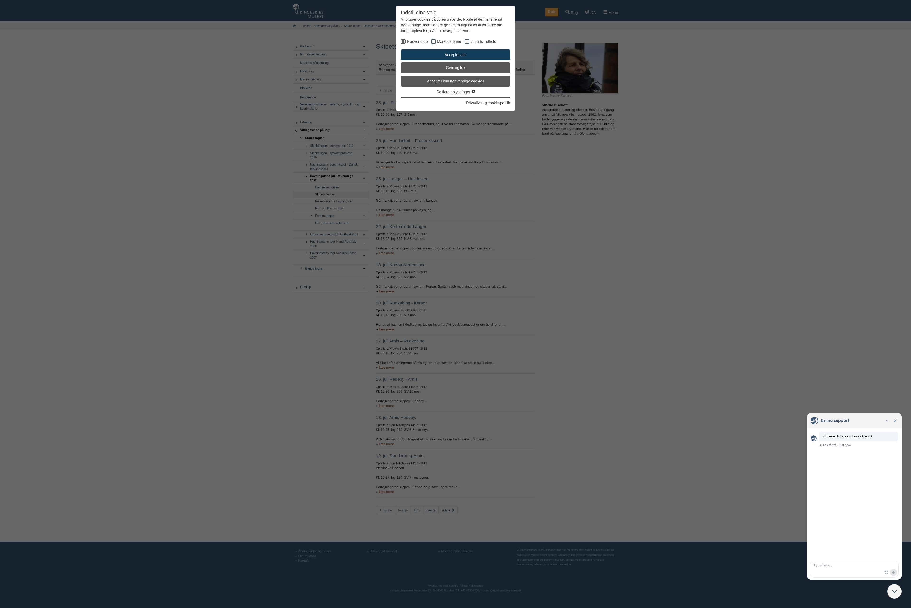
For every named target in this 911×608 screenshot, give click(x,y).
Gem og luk (455, 68)
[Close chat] (894, 591)
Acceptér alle (456, 55)
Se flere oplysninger (454, 92)
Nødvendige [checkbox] (417, 41)
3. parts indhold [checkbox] (483, 41)
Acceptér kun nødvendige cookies (455, 81)
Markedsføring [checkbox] (449, 41)
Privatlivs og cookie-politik (488, 103)
